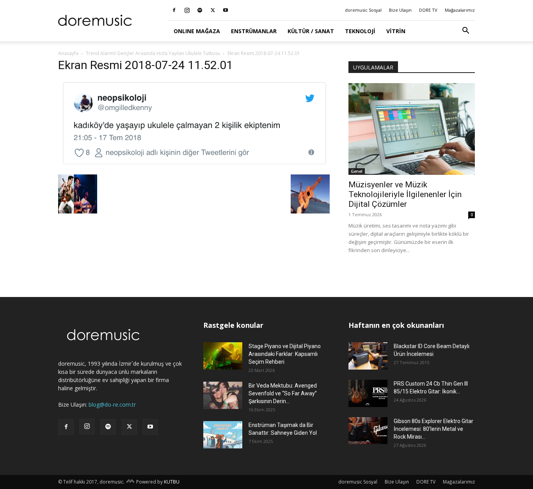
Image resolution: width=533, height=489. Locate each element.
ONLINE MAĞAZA (197, 31)
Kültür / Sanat (311, 31)
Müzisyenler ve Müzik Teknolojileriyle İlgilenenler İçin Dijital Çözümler (405, 194)
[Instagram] (187, 10)
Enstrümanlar (254, 31)
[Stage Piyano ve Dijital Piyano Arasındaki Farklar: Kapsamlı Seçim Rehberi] (222, 356)
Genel (356, 171)
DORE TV (428, 10)
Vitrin (395, 31)
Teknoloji (360, 31)
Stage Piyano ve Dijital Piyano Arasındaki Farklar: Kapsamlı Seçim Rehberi (285, 354)
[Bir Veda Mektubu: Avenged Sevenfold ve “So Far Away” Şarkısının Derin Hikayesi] (222, 395)
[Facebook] (174, 10)
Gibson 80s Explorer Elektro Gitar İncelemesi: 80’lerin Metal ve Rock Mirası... (433, 429)
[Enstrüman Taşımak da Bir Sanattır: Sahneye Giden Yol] (222, 434)
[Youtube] (225, 10)
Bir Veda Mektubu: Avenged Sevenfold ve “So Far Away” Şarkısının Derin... (283, 393)
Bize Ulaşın (400, 10)
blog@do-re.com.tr (112, 404)
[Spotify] (200, 10)
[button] (465, 31)
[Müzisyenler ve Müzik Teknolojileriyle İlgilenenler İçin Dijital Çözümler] (411, 129)
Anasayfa (68, 53)
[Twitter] (213, 10)
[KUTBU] (130, 481)
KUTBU (171, 481)
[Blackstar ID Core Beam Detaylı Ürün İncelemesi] (367, 356)
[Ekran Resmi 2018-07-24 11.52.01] (194, 166)
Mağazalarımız (460, 10)
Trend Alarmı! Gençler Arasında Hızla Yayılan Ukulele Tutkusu (153, 53)
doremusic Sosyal (363, 10)
